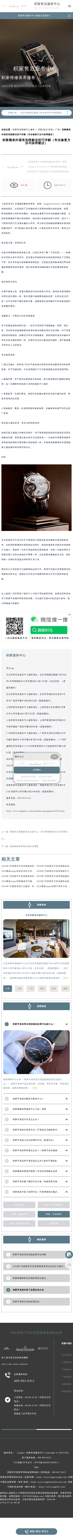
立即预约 (37, 770)
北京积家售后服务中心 (17, 675)
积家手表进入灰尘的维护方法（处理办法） (34, 1140)
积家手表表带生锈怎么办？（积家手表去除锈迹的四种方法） (43, 1150)
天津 (54, 988)
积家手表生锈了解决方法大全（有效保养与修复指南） (39, 1181)
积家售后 (19, 1205)
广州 (57, 129)
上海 (19, 988)
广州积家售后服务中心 (17, 733)
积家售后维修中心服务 (24, 129)
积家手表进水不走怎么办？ (26, 1119)
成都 (65, 988)
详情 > (66, 978)
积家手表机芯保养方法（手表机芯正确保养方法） (37, 1130)
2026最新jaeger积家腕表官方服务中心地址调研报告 (26, 881)
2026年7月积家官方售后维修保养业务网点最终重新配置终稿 (31, 876)
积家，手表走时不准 (19, 1223)
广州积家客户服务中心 (21, 593)
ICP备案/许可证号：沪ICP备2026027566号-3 (36, 1462)
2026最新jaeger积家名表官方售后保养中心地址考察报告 (29, 871)
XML (36, 1467)
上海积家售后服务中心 (17, 707)
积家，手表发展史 (54, 1205)
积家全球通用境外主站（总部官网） (18, 1477)
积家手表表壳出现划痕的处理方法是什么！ (34, 1024)
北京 (7, 988)
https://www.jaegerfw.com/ (52, 1487)
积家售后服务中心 (47, 3)
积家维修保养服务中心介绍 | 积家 (29, 1109)
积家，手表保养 (53, 1214)
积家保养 (8, 204)
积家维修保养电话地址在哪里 (24, 846)
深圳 (42, 988)
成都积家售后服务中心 (17, 785)
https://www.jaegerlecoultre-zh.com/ (49, 1482)
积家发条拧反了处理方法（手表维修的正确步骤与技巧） (41, 1192)
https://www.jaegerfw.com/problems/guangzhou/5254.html (35, 811)
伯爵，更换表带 (19, 1214)
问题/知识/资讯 (45, 129)
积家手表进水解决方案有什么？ (28, 1099)
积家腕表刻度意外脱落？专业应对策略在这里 (35, 1171)
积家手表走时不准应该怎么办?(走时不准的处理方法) (38, 1161)
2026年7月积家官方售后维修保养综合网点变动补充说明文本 (31, 866)
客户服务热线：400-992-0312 (36, 1457)
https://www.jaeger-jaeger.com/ (52, 1477)
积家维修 (53, 1223)
